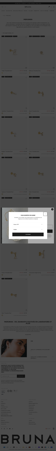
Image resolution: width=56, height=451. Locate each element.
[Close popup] (45, 214)
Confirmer (28, 234)
